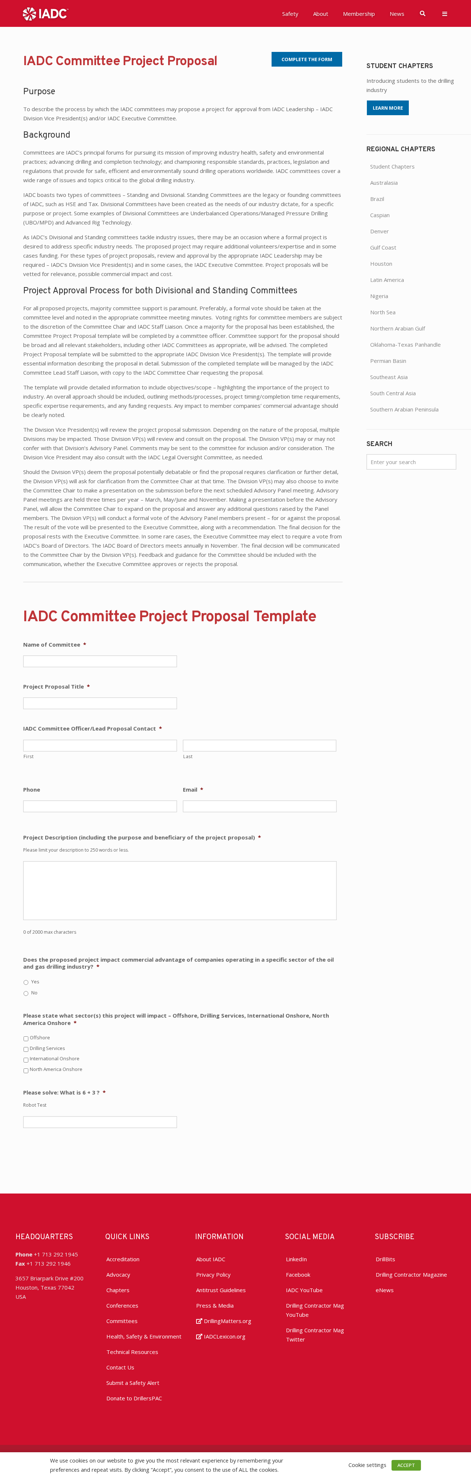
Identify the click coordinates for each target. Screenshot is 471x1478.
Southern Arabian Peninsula (404, 409)
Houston (381, 263)
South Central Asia (393, 393)
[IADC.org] (45, 13)
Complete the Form (306, 59)
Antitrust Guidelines (221, 1290)
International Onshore (54, 1058)
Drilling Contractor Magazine (411, 1274)
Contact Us (120, 1367)
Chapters (118, 1290)
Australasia (384, 182)
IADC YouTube (304, 1290)
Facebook (298, 1274)
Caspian (380, 215)
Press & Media (215, 1305)
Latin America (387, 279)
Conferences (122, 1305)
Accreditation (122, 1259)
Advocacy (118, 1274)
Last (188, 756)
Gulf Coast (383, 247)
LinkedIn (296, 1259)
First (28, 756)
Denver (379, 231)
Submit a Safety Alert (132, 1382)
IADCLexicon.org (223, 1336)
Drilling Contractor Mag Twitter (315, 1334)
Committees (122, 1321)
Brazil (377, 198)
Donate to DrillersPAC (134, 1398)
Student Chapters (392, 166)
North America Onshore (56, 1069)
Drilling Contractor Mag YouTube (315, 1310)
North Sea (383, 312)
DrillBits (385, 1259)
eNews (385, 1290)
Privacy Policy (213, 1274)
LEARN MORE (388, 108)
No (34, 992)
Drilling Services (47, 1048)
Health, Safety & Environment (143, 1336)
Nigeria (379, 296)
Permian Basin (388, 360)
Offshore (40, 1037)
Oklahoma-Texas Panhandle (405, 344)
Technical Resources (132, 1351)
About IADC (210, 1259)
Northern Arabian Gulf (397, 328)
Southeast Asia (389, 377)
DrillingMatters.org (226, 1321)
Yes (35, 981)
